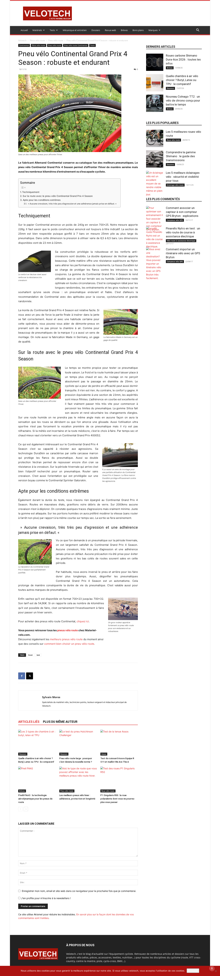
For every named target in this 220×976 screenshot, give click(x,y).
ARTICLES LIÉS (28, 721)
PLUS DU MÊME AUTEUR (60, 721)
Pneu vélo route (55, 40)
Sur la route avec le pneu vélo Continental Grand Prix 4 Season (58, 196)
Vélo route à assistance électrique (181, 240)
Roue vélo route (107, 791)
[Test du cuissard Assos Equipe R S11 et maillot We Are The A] (119, 743)
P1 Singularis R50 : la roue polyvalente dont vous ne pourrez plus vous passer (117, 798)
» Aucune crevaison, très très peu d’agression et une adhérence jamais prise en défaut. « (72, 203)
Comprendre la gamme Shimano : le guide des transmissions (181, 156)
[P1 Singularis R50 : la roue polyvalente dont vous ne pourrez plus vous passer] (119, 779)
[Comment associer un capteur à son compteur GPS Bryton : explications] (154, 218)
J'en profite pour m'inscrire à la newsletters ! (45, 898)
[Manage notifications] (212, 968)
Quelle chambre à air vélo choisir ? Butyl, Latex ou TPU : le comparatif (182, 80)
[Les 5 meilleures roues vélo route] (154, 138)
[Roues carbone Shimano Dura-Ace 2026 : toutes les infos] (154, 62)
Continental (24, 45)
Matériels (37, 30)
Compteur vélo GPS (175, 220)
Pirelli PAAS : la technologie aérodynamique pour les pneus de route (35, 798)
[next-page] (26, 809)
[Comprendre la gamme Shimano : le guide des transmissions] (154, 159)
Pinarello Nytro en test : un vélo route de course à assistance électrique (183, 232)
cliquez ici (83, 621)
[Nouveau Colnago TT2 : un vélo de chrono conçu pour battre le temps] (154, 103)
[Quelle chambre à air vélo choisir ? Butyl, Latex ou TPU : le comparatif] (37, 743)
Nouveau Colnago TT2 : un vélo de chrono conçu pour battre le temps (183, 100)
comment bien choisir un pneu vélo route (69, 643)
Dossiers (95, 30)
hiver (30, 655)
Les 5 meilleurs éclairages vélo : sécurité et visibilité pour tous (183, 176)
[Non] (215, 971)
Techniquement (30, 192)
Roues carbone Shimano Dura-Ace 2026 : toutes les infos (183, 59)
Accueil (24, 30)
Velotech (22, 40)
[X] (29, 675)
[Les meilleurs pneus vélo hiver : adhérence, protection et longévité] (78, 779)
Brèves (124, 30)
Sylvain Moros (51, 697)
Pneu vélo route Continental (75, 45)
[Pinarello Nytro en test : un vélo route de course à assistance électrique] (154, 237)
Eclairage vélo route (175, 185)
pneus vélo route (67, 630)
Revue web (110, 30)
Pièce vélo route (37, 40)
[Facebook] (21, 675)
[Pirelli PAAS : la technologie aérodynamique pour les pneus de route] (37, 779)
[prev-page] (20, 809)
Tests (52, 30)
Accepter (193, 970)
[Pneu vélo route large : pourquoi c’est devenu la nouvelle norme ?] (78, 743)
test (38, 655)
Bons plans (138, 30)
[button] (198, 30)
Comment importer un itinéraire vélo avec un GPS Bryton (183, 253)
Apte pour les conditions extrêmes (41, 200)
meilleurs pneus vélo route (66, 639)
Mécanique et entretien (75, 30)
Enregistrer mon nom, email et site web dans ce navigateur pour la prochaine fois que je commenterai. (79, 890)
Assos (103, 754)
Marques (153, 30)
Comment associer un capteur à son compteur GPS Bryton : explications (182, 212)
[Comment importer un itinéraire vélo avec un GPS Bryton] (154, 263)
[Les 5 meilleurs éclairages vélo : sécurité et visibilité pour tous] (154, 183)
